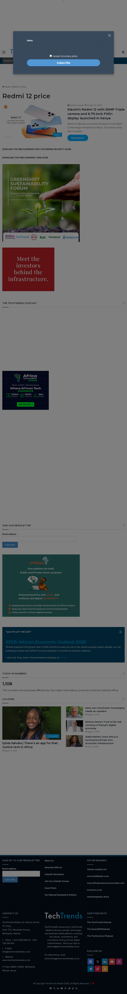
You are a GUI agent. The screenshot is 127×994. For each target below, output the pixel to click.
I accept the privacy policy (64, 56)
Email (30, 40)
